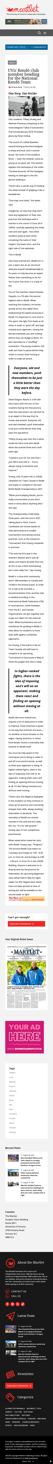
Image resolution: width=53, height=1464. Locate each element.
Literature (13, 1114)
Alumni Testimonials (15, 1408)
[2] (26, 900)
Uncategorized (21, 1425)
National (12, 1082)
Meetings (41, 1418)
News (11, 1100)
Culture (18, 1412)
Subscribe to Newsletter (20, 924)
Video (32, 1425)
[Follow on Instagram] (12, 1304)
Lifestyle (12, 1127)
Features (26, 1415)
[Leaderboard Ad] (26, 49)
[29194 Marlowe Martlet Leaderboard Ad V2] (26, 23)
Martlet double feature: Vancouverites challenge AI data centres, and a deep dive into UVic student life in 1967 (33, 1190)
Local (11, 1077)
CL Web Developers (30, 1458)
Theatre (12, 1118)
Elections (28, 1412)
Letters (12, 1095)
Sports (12, 62)
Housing (12, 1132)
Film (10, 1105)
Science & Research (30, 1422)
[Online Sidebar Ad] (24, 1052)
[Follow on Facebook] (7, 1304)
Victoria (12, 1086)
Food (11, 1109)
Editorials (12, 1091)
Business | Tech (34, 1408)
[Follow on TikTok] (23, 1304)
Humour (32, 1418)
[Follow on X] (18, 1304)
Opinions (16, 1422)
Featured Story (12, 1415)
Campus (12, 1072)
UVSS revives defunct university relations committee (30, 1175)
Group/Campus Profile (15, 1418)
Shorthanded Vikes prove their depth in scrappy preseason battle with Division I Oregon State (31, 1162)
